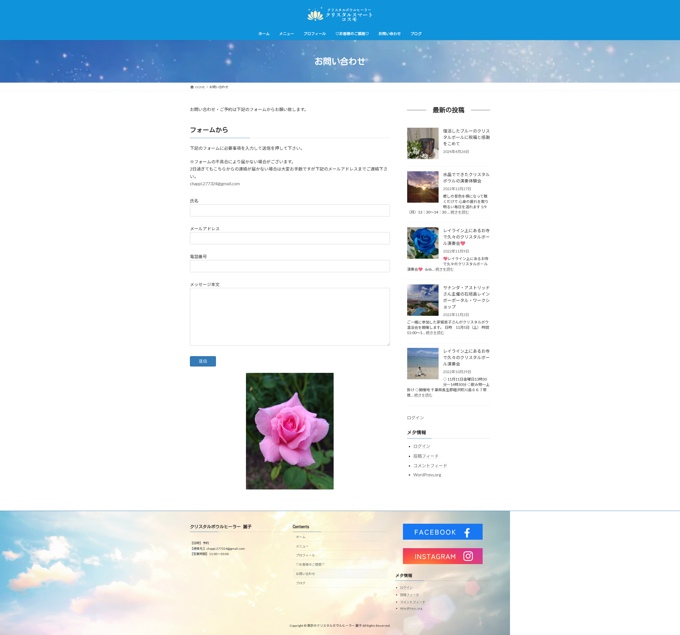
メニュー (302, 546)
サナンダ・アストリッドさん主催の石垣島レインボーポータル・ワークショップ (466, 297)
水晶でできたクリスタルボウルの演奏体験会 (466, 177)
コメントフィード (430, 465)
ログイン (415, 417)
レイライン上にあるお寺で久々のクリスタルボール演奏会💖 (466, 237)
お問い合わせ (305, 574)
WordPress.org (427, 474)
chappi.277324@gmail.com (215, 183)
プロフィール (305, 555)
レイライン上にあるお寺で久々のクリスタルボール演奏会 (466, 357)
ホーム (300, 537)
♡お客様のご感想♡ (310, 564)
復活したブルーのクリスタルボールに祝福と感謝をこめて (466, 137)
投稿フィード (426, 455)
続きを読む (459, 212)
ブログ (300, 583)
